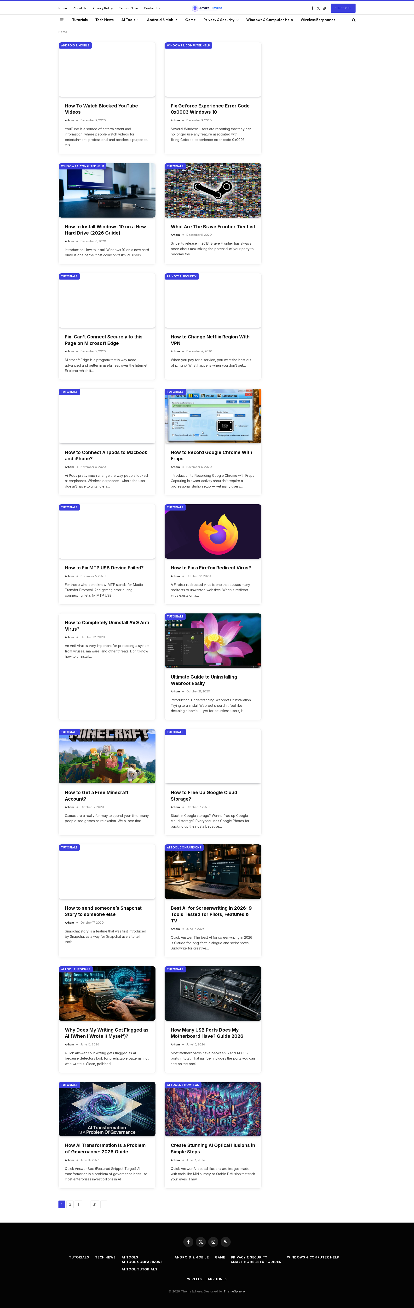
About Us (79, 8)
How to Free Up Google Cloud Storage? (204, 796)
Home (62, 8)
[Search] (353, 20)
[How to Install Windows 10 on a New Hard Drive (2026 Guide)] (107, 190)
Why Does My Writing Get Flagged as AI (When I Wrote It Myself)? (107, 1033)
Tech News (104, 19)
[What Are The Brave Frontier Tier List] (213, 190)
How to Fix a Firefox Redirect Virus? (211, 568)
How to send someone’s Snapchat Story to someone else (103, 911)
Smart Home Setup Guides (256, 1262)
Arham (69, 120)
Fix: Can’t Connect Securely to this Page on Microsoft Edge (104, 340)
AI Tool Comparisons (184, 847)
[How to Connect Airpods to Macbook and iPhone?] (107, 416)
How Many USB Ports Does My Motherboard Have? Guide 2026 (207, 1033)
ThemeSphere (234, 1291)
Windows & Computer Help (269, 19)
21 (94, 1204)
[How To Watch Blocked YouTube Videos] (107, 69)
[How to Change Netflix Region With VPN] (213, 300)
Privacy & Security (219, 19)
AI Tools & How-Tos (183, 1085)
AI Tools (128, 19)
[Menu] (61, 20)
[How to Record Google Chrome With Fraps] (213, 416)
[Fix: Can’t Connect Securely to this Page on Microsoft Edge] (107, 300)
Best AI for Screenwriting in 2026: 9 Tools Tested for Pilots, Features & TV (211, 914)
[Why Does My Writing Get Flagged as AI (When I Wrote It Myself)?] (107, 993)
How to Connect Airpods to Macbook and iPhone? (106, 456)
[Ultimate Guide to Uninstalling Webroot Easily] (213, 640)
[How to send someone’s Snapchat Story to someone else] (107, 871)
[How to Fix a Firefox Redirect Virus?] (213, 531)
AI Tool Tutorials (75, 969)
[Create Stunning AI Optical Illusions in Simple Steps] (213, 1109)
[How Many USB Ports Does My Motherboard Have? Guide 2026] (213, 993)
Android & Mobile (162, 19)
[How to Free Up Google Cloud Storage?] (213, 756)
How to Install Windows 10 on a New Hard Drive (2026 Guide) (105, 230)
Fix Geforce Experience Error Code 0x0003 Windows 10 (210, 109)
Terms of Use (128, 8)
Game (190, 19)
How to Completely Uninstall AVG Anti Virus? (107, 626)
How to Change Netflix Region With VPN (210, 340)
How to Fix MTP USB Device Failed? (104, 568)
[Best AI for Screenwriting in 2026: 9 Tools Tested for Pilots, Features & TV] (213, 871)
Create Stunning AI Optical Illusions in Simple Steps (213, 1149)
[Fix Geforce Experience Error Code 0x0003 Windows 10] (213, 69)
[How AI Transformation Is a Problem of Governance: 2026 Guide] (107, 1109)
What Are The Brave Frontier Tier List (213, 227)
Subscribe (343, 8)
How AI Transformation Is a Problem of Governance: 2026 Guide (105, 1149)
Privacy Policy (103, 8)
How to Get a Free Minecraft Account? (96, 796)
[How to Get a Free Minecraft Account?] (107, 756)
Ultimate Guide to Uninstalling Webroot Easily (204, 680)
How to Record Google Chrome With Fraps (211, 456)
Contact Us (152, 8)
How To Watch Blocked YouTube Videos (101, 109)
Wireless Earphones (318, 19)
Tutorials (80, 19)
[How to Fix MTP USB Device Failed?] (107, 531)
